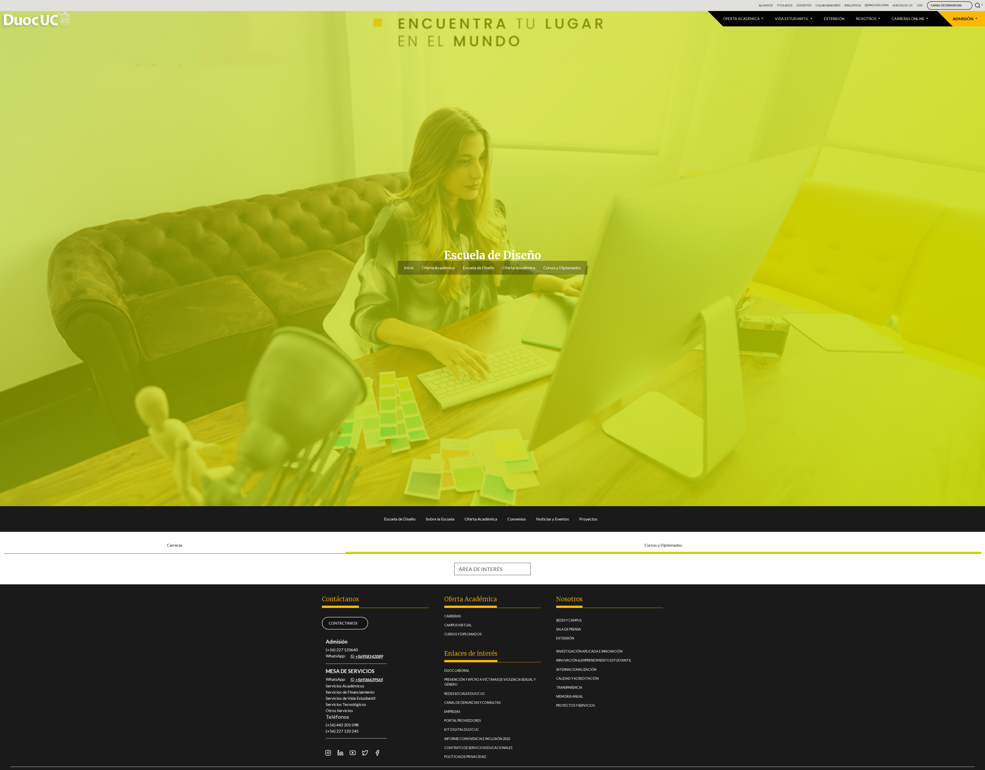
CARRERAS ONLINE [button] (908, 18)
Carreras (174, 545)
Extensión (834, 18)
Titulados (784, 5)
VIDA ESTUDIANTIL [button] (792, 18)
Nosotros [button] (866, 18)
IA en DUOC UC (903, 5)
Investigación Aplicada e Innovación (597, 651)
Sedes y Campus (577, 620)
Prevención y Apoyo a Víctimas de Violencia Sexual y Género (490, 681)
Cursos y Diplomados (562, 267)
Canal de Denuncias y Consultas (480, 702)
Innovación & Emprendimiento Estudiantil (602, 660)
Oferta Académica (438, 267)
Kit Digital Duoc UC (470, 729)
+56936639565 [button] (368, 679)
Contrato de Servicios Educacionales (486, 747)
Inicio (409, 267)
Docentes (803, 5)
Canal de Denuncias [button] (946, 5)
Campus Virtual (466, 625)
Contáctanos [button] (343, 623)
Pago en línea (878, 5)
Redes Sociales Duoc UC (473, 693)
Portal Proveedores (471, 720)
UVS (919, 5)
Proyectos (588, 518)
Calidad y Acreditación (586, 678)
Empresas (460, 711)
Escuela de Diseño (478, 267)
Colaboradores (827, 5)
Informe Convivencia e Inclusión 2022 (485, 738)
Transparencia (577, 687)
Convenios (516, 518)
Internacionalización (584, 669)
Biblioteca (852, 5)
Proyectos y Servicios (584, 705)
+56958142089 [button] (368, 656)
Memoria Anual (578, 696)
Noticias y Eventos (552, 518)
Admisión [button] (963, 18)
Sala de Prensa (577, 629)
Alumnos (766, 5)
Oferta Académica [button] (742, 18)
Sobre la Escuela (440, 518)
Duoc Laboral (465, 670)
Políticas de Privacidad (473, 756)
